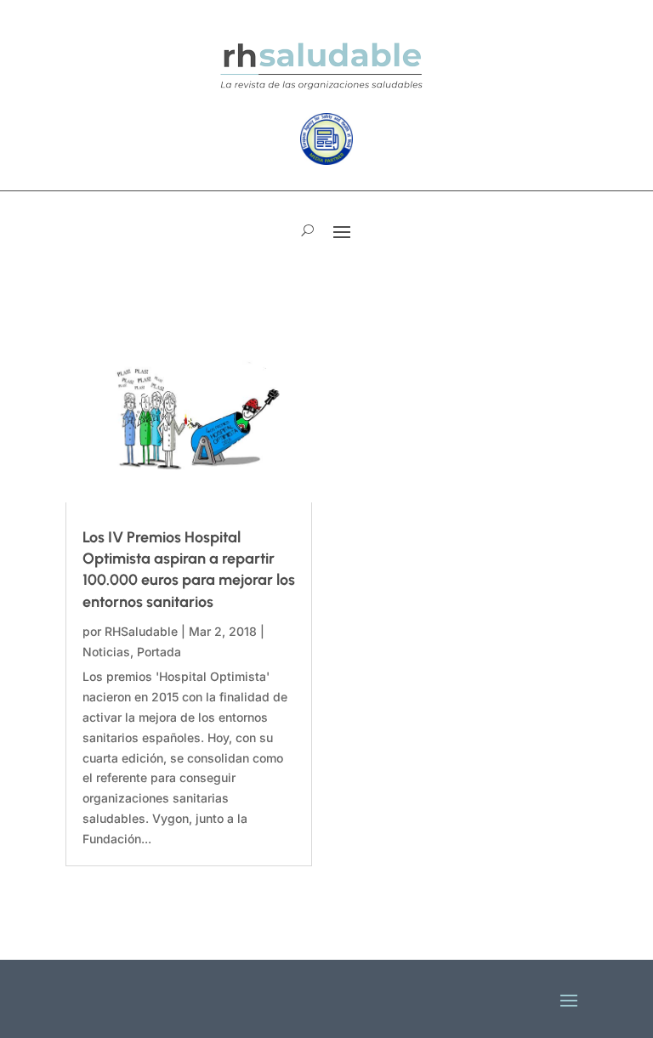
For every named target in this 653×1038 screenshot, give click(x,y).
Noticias (106, 651)
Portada (159, 651)
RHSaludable (141, 631)
